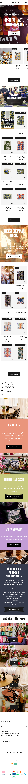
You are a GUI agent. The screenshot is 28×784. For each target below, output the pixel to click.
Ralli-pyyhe (7, 156)
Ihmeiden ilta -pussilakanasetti (21, 286)
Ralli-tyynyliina (20, 182)
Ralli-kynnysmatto (7, 208)
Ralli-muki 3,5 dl (7, 182)
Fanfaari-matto (7, 363)
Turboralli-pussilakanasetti (21, 157)
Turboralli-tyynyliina (20, 208)
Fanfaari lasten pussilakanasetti (7, 337)
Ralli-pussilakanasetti (21, 131)
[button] (18, 2)
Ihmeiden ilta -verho (7, 312)
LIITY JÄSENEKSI (6, 741)
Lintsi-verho (20, 363)
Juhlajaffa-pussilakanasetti (18, 66)
